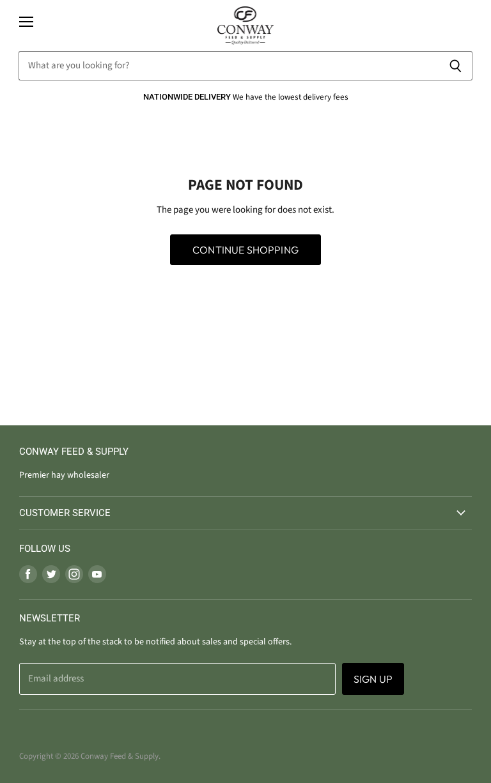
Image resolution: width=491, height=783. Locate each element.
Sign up (373, 679)
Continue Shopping (245, 249)
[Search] (455, 65)
